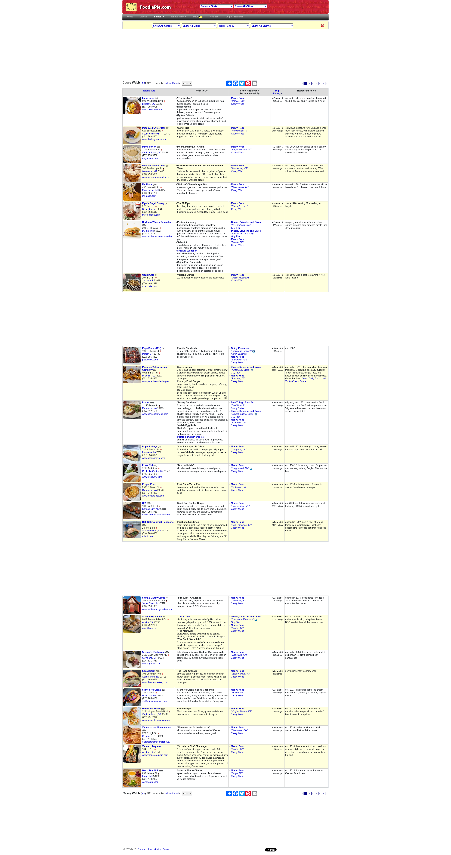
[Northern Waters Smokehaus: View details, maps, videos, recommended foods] (132, 229)
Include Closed (172, 83)
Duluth (145, 230)
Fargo (145, 776)
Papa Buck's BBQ (151, 348)
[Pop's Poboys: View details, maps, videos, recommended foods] (132, 454)
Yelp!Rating (276, 92)
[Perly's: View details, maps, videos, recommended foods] (132, 410)
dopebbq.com (149, 628)
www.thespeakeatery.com (155, 682)
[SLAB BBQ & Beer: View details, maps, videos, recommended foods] (132, 624)
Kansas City (148, 509)
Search (158, 16)
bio (143, 82)
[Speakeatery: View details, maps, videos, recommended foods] (132, 678)
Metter (145, 354)
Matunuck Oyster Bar (153, 128)
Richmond (147, 408)
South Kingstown (150, 133)
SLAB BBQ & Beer (152, 616)
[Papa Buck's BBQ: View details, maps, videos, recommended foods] (132, 355)
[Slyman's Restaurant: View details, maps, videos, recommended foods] (132, 659)
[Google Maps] (164, 101)
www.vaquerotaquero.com (155, 755)
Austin (145, 622)
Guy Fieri (235, 228)
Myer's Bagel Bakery (153, 203)
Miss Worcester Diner (153, 165)
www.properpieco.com (153, 495)
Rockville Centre (150, 471)
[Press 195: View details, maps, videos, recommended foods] (132, 472)
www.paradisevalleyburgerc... (157, 381)
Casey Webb (237, 104)
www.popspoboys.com (153, 458)
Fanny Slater (237, 408)
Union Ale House (151, 708)
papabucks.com (150, 359)
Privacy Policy (154, 849)
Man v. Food (238, 98)
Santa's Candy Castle (153, 597)
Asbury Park (148, 676)
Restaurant (149, 90)
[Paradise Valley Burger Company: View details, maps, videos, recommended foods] (132, 374)
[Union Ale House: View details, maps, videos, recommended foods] (132, 716)
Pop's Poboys (149, 446)
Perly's (146, 402)
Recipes (214, 16)
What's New (177, 16)
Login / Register (234, 16)
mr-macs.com (149, 196)
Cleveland (147, 658)
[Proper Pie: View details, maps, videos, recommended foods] (132, 491)
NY (161, 471)
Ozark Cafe (148, 275)
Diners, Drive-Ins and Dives (246, 222)
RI (162, 133)
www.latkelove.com (152, 109)
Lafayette (147, 452)
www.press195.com (152, 477)
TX (151, 622)
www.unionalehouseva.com (156, 720)
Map (196, 16)
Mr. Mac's (147, 184)
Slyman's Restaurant (153, 652)
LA (154, 452)
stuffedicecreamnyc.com (154, 701)
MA (155, 171)
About (143, 16)
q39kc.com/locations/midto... (157, 514)
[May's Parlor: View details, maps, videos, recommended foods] (132, 154)
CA (159, 530)
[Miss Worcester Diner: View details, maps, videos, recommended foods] (132, 173)
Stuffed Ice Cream (152, 689)
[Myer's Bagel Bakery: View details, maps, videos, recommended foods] (132, 210)
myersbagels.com (151, 214)
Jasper (145, 280)
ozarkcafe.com (149, 286)
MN (152, 230)
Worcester (147, 171)
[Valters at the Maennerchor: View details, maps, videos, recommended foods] (132, 735)
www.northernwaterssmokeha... (158, 236)
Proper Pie (148, 484)
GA (151, 354)
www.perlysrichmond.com (155, 414)
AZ (153, 375)
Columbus (147, 736)
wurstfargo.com (150, 782)
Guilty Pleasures (240, 348)
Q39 (144, 503)
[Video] (253, 351)
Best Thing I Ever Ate (242, 402)
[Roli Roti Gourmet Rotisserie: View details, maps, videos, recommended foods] (132, 529)
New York (147, 695)
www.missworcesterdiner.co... (157, 177)
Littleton (146, 104)
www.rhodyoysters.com (154, 139)
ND (151, 776)
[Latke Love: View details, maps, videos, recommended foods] (132, 105)
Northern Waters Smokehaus (157, 222)
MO (158, 509)
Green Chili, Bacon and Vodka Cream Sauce (305, 380)
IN (157, 603)
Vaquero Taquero (151, 746)
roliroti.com (147, 536)
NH (157, 190)
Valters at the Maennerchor (156, 727)
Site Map (142, 849)
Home (130, 16)
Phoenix (146, 375)
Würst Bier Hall (150, 770)
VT (155, 209)
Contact (166, 849)
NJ (157, 676)
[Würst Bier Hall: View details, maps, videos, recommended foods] (132, 777)
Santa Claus (148, 603)
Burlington (147, 209)
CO (153, 104)
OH (155, 658)
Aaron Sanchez (239, 354)
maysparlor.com (150, 158)
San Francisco (149, 530)
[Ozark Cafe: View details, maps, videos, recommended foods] (132, 282)
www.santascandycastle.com (157, 609)
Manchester (148, 190)
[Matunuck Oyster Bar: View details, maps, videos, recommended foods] (132, 135)
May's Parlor (149, 146)
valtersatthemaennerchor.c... (156, 741)
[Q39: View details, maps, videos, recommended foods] (132, 510)
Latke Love (148, 98)
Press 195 (147, 465)
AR (151, 280)
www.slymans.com (151, 663)
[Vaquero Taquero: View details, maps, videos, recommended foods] (132, 753)
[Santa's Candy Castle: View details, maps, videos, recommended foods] (132, 605)
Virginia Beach (149, 152)
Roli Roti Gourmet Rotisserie (158, 522)
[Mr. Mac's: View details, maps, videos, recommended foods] (132, 192)
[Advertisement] (225, 54)
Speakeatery (148, 671)
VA (159, 152)
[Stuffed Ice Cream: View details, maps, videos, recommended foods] (132, 697)
